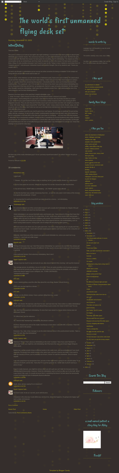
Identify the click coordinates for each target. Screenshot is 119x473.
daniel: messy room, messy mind (94, 153)
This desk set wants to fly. (94, 305)
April (88, 356)
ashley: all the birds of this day (93, 146)
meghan (87, 118)
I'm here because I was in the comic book (98, 336)
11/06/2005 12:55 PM (19, 377)
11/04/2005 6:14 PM (19, 335)
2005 (86, 231)
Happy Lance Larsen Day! (94, 274)
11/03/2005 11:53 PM (19, 256)
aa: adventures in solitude (92, 84)
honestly (89, 256)
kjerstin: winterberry (90, 172)
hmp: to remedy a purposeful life (94, 87)
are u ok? (89, 297)
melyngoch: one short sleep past (94, 176)
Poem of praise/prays (93, 276)
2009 (86, 220)
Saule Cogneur (18, 259)
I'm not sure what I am (93, 243)
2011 (86, 215)
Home (45, 409)
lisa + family (88, 113)
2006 (86, 228)
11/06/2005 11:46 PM (19, 401)
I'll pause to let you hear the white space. (98, 321)
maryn (87, 115)
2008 (86, 223)
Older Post (77, 409)
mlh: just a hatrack (90, 91)
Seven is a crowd (91, 334)
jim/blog (87, 169)
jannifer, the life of (90, 167)
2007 (86, 225)
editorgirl (16, 300)
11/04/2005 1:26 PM (19, 297)
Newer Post (12, 409)
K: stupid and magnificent (92, 89)
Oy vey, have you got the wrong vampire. (98, 339)
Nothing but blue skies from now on (96, 294)
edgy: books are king (91, 158)
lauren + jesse (89, 111)
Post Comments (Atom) (24, 413)
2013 (86, 209)
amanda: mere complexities (93, 142)
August (89, 348)
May (88, 353)
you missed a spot (92, 291)
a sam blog (88, 108)
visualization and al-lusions (94, 299)
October (89, 343)
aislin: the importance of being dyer (95, 135)
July (88, 350)
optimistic (87, 181)
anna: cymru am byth (91, 144)
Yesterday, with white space (94, 315)
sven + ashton (89, 120)
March (88, 358)
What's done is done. (92, 268)
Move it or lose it (91, 253)
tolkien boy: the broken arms (93, 192)
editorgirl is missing (92, 271)
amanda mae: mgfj (90, 139)
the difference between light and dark (97, 282)
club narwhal (88, 151)
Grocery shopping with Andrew (95, 323)
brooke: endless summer (92, 148)
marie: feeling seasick (91, 174)
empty (88, 289)
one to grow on (91, 302)
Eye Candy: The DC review (94, 310)
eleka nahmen (89, 160)
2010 (86, 217)
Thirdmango (17, 204)
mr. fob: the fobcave (90, 179)
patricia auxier (89, 183)
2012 (86, 212)
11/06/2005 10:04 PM (19, 386)
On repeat (89, 261)
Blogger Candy (64, 470)
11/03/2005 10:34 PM (19, 239)
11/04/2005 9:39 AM (19, 288)
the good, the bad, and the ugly (95, 331)
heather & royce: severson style (94, 165)
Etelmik (16, 242)
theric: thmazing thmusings (92, 190)
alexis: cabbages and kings (92, 137)
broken (89, 245)
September (90, 345)
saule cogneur (89, 188)
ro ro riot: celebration (91, 185)
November (90, 236)
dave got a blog (89, 155)
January (89, 364)
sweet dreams (91, 307)
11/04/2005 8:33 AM (19, 275)
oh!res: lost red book (91, 94)
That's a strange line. (92, 329)
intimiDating (90, 326)
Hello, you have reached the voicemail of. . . (99, 250)
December (90, 233)
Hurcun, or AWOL (92, 258)
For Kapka (90, 313)
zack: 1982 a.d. (89, 195)
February (89, 361)
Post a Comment (13, 405)
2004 (86, 367)
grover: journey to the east (92, 162)
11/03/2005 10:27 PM (19, 201)
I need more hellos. (92, 248)
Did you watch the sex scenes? (95, 318)
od (87, 279)
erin (15, 279)
